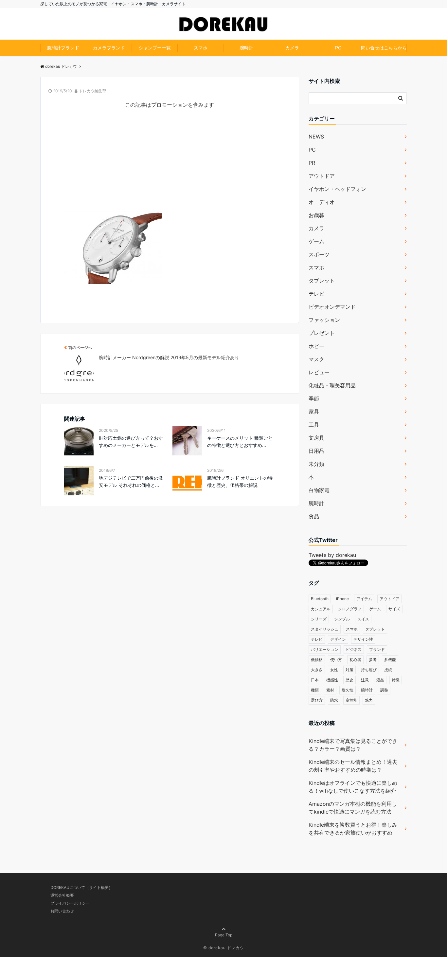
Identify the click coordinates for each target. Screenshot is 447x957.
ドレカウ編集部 (92, 90)
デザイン (338, 639)
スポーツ (319, 254)
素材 (330, 690)
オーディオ (322, 202)
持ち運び (369, 669)
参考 (373, 659)
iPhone (342, 598)
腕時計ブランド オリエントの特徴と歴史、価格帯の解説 (240, 481)
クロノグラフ (350, 608)
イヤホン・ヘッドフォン (337, 189)
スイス (363, 619)
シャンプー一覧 (155, 47)
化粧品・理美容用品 (332, 385)
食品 (314, 516)
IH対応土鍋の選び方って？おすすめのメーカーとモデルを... (131, 441)
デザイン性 (363, 639)
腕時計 (246, 47)
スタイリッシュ (324, 629)
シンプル (342, 619)
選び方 (317, 700)
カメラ (292, 47)
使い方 (336, 659)
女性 (334, 669)
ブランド (377, 649)
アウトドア (322, 176)
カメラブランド (109, 47)
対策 (349, 669)
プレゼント (322, 333)
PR (312, 162)
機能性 (332, 679)
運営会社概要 (62, 895)
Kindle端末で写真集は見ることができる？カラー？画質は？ (353, 745)
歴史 (349, 679)
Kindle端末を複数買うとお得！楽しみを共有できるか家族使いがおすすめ (353, 828)
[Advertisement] (169, 165)
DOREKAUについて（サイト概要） (81, 887)
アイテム (364, 598)
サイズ (394, 608)
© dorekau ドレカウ (223, 947)
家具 (314, 411)
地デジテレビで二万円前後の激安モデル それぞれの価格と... (131, 481)
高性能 (351, 700)
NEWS (316, 136)
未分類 (316, 464)
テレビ (316, 293)
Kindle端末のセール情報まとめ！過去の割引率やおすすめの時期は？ (353, 766)
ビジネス (354, 649)
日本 (315, 679)
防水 (334, 700)
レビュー (319, 372)
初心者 (355, 659)
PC (338, 47)
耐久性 (347, 690)
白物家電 (319, 490)
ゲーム (316, 241)
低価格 (317, 659)
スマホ (200, 47)
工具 (314, 424)
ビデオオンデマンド (332, 307)
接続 (388, 669)
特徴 (396, 679)
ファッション (324, 320)
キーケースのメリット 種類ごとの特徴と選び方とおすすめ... (240, 441)
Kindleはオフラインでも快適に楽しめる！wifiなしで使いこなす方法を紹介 (353, 787)
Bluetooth (320, 598)
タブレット (322, 280)
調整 (384, 690)
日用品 (316, 451)
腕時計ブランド (63, 47)
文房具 (316, 437)
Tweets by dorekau (332, 555)
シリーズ (319, 619)
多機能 (390, 659)
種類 (315, 690)
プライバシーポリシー (70, 903)
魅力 (369, 700)
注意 (365, 679)
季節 (314, 398)
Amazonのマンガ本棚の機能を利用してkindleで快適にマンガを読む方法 (353, 808)
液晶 (380, 679)
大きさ (317, 669)
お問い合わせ (62, 911)
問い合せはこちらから (384, 47)
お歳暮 (316, 215)
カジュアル (321, 608)
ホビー (316, 346)
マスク (316, 359)
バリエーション (324, 649)
